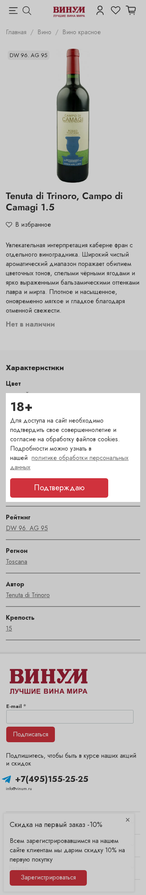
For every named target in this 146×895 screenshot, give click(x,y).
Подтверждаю (59, 487)
